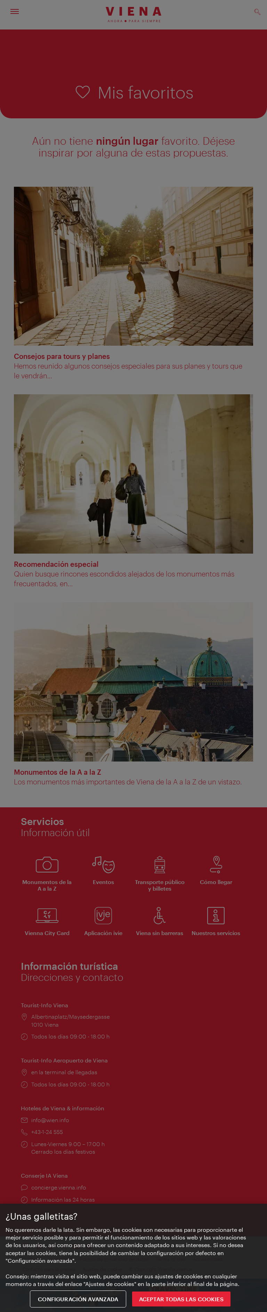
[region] (133, 1258)
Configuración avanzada (78, 1299)
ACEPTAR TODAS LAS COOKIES (181, 1299)
